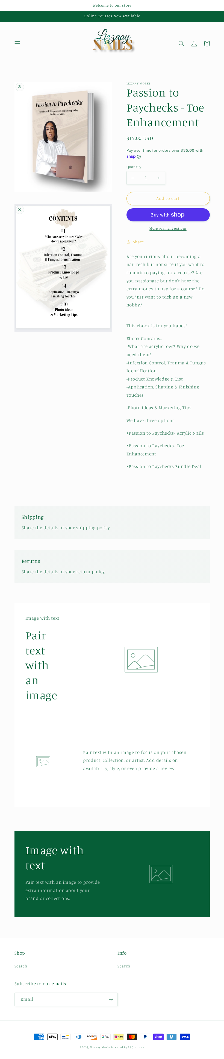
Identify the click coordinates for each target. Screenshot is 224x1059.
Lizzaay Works (100, 1047)
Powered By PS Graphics (127, 1047)
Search (20, 966)
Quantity (134, 167)
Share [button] (138, 241)
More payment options (168, 228)
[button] (17, 43)
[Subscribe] (111, 999)
